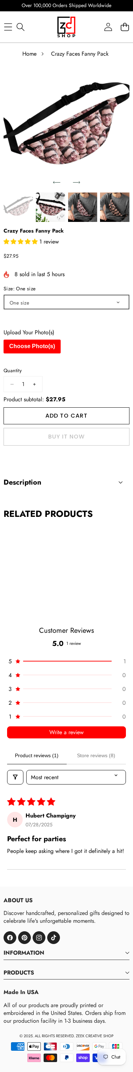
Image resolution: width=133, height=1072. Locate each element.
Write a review (66, 732)
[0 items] (125, 27)
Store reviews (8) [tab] (96, 755)
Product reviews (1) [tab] (37, 755)
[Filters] (15, 777)
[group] (18, 207)
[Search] (20, 27)
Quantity (13, 370)
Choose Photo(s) (32, 346)
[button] (56, 182)
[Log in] (108, 27)
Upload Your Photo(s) (29, 332)
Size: (20, 288)
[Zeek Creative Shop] (66, 27)
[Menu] (8, 27)
